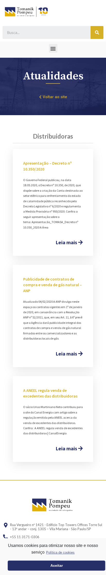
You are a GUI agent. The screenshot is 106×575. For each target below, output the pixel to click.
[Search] (97, 32)
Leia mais (67, 242)
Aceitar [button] (56, 565)
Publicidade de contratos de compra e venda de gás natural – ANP (52, 284)
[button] (53, 48)
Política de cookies (60, 552)
